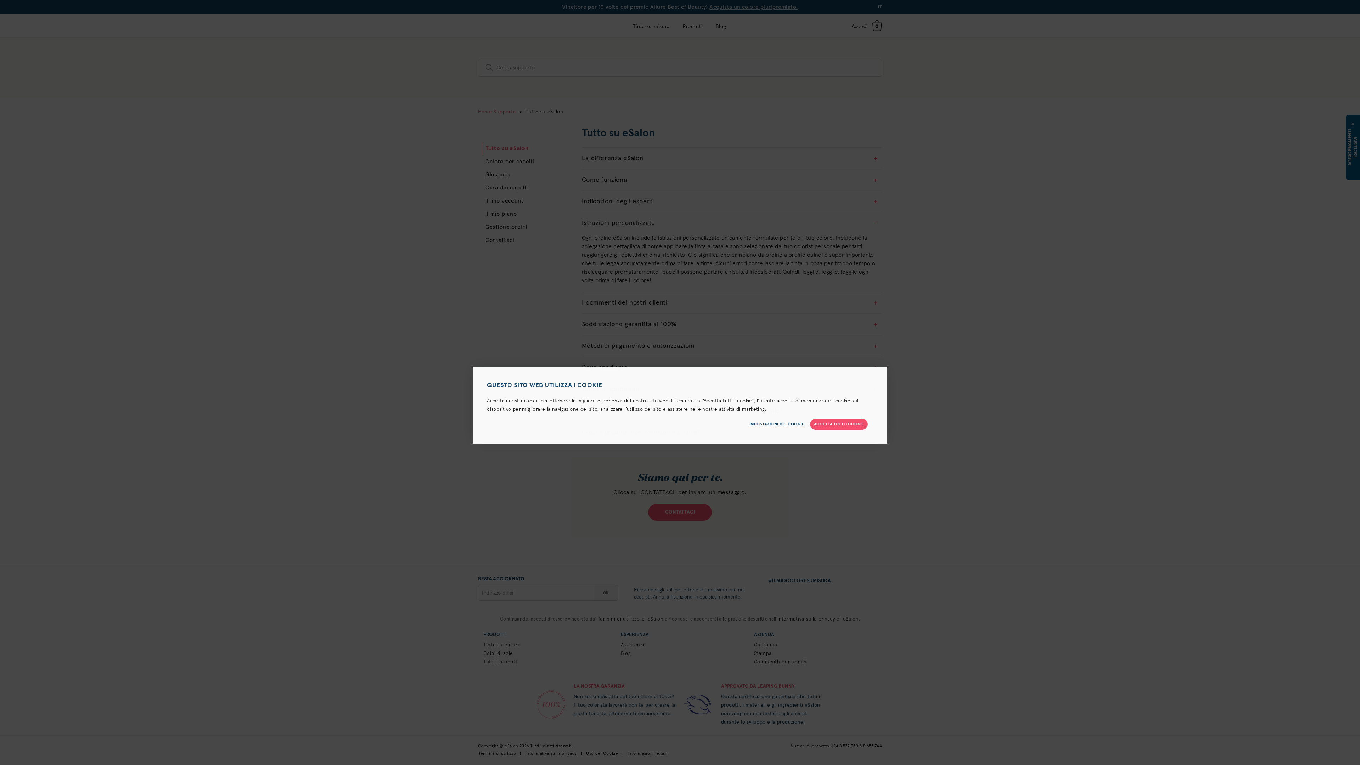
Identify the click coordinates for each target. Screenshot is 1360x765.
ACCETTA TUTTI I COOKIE (839, 424)
